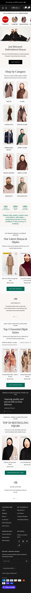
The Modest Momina (22, 519)
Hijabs (22, 101)
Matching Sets (22, 196)
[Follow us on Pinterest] (27, 541)
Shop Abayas (15, 62)
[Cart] (28, 8)
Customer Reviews (22, 516)
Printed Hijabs (22, 124)
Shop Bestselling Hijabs (15, 472)
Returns (4, 516)
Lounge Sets (9, 124)
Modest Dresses (8, 173)
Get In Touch (5, 526)
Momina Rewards (6, 523)
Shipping (4, 513)
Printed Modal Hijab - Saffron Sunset (10, 375)
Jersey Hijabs (22, 147)
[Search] (6, 8)
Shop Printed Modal (15, 385)
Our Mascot (20, 513)
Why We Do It (20, 510)
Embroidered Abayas (8, 148)
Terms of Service (6, 534)
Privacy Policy (5, 537)
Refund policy (5, 540)
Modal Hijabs (22, 173)
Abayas (8, 101)
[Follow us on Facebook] (19, 541)
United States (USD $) (8, 568)
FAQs (3, 510)
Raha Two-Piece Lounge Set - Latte (10, 279)
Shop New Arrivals (15, 288)
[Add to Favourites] (16, 254)
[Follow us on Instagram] (23, 541)
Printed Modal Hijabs (9, 342)
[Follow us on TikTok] (19, 545)
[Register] (26, 561)
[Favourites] (24, 8)
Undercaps (9, 196)
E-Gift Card (5, 519)
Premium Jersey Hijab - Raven (10, 463)
